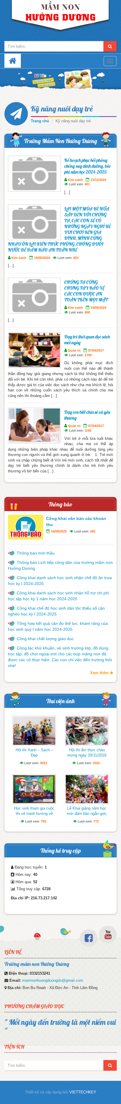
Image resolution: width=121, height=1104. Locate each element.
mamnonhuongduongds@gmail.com (52, 980)
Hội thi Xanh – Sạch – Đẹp (34, 752)
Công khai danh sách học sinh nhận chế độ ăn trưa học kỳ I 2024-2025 (60, 580)
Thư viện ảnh (60, 701)
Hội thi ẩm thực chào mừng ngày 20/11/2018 (86, 752)
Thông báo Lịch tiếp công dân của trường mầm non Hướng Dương (60, 565)
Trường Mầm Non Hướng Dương (60, 141)
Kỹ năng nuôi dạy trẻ (62, 108)
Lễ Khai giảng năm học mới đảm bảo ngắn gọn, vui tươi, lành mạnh (87, 813)
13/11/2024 (98, 180)
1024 (96, 763)
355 (92, 531)
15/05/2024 (42, 258)
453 (75, 258)
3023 (43, 763)
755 (43, 821)
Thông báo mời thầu (36, 553)
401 (87, 184)
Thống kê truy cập (61, 850)
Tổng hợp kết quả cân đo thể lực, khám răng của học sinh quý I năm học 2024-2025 (58, 626)
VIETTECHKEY (82, 1092)
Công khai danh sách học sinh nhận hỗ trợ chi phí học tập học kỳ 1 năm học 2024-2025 (58, 596)
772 (96, 821)
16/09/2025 (59, 531)
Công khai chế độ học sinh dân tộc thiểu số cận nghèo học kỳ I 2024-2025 (56, 611)
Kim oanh (75, 180)
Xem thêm (100, 673)
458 (87, 312)
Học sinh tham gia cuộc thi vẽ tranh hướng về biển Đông (34, 813)
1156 (88, 430)
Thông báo (60, 504)
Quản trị (74, 350)
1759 (88, 355)
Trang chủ (40, 121)
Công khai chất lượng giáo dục (45, 638)
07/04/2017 (96, 350)
